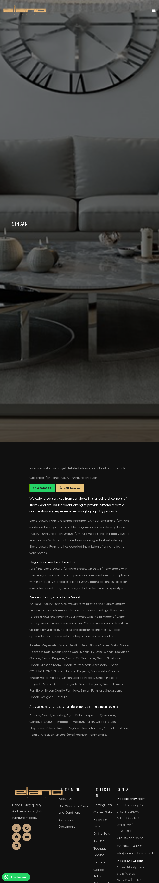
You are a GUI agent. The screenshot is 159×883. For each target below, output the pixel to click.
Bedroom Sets (100, 822)
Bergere (99, 862)
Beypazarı (91, 715)
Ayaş (70, 715)
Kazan (61, 728)
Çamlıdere (107, 715)
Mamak (109, 728)
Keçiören (74, 728)
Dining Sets (101, 833)
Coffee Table (98, 872)
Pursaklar (47, 734)
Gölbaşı (101, 722)
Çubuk (48, 722)
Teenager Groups (100, 851)
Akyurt (46, 715)
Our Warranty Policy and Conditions (73, 809)
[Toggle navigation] (154, 11)
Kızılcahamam (92, 728)
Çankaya (35, 722)
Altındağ (59, 715)
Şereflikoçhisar (76, 734)
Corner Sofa (102, 812)
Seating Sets (102, 805)
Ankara (34, 715)
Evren (90, 722)
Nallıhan (122, 728)
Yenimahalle (97, 734)
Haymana (36, 728)
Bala (78, 715)
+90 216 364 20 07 (130, 838)
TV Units (99, 841)
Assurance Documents (67, 823)
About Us (65, 799)
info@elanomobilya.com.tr (135, 853)
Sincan (60, 734)
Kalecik (51, 728)
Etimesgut (76, 722)
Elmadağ (61, 722)
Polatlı (33, 734)
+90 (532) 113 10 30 (130, 846)
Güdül (112, 722)
